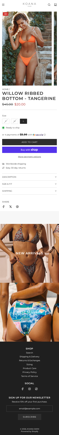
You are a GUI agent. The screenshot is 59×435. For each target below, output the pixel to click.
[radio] (5, 121)
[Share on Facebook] (3, 207)
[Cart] (55, 5)
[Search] (49, 5)
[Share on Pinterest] (17, 207)
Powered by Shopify (29, 431)
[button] (29, 134)
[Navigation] (3, 5)
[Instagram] (29, 389)
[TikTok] (36, 389)
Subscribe (29, 417)
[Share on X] (10, 207)
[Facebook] (22, 389)
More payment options (29, 156)
